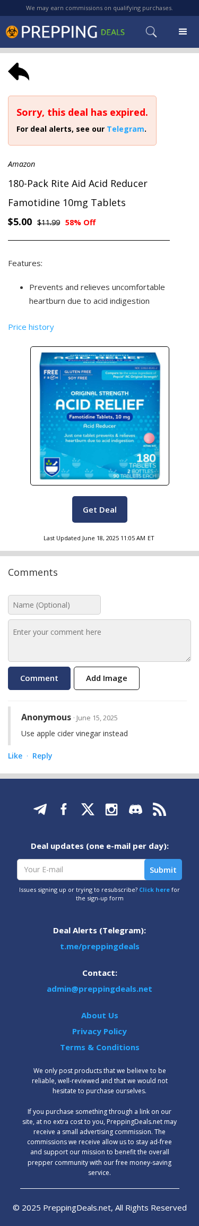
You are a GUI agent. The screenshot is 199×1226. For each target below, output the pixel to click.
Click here (154, 889)
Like (15, 756)
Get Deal (100, 509)
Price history (31, 326)
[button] (183, 32)
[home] (65, 31)
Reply (42, 756)
